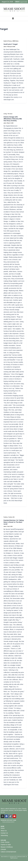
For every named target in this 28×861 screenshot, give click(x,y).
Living (5, 113)
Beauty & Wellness (7, 847)
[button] (12, 18)
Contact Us (4, 833)
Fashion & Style (6, 844)
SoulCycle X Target (11, 44)
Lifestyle (3, 849)
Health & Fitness (8, 41)
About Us (4, 830)
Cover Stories (5, 842)
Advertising (4, 835)
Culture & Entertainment (8, 852)
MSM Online (15, 41)
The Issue (10, 113)
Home (3, 828)
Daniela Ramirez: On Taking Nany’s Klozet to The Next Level (14, 522)
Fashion (6, 517)
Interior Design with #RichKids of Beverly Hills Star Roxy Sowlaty (13, 119)
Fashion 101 (11, 517)
